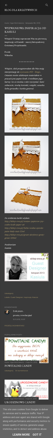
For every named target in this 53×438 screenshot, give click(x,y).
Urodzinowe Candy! (20, 402)
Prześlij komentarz (14, 326)
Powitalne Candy (18, 366)
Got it (37, 434)
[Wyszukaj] (46, 4)
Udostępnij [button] (9, 293)
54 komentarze (21, 371)
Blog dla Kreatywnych (21, 10)
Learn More (21, 434)
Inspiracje (27, 297)
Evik (15, 311)
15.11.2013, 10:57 (19, 319)
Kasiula (35, 297)
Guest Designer (16, 297)
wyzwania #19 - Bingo (30, 72)
